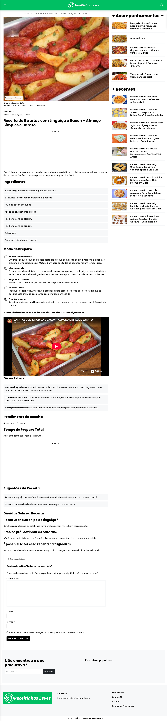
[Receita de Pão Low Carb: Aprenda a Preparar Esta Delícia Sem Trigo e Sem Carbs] (119, 112)
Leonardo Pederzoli (93, 718)
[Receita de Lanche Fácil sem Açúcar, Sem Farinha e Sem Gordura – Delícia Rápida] (119, 219)
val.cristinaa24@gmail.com (77, 698)
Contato (116, 701)
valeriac (10, 112)
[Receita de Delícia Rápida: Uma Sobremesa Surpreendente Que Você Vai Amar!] (119, 151)
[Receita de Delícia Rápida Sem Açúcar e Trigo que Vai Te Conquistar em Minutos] (119, 125)
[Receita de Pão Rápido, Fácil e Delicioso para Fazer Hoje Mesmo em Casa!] (119, 180)
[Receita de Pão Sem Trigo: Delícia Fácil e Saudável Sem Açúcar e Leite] (119, 99)
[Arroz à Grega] (119, 38)
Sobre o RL (117, 697)
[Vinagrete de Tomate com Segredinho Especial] (119, 76)
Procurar (48, 671)
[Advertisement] (56, 151)
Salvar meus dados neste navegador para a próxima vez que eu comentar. (47, 632)
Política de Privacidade (123, 706)
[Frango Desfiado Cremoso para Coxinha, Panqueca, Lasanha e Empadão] (119, 25)
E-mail (11, 621)
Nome (10, 611)
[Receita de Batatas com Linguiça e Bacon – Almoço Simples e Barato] (119, 49)
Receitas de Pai (18, 103)
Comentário (13, 578)
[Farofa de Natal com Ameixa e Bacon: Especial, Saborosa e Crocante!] (119, 63)
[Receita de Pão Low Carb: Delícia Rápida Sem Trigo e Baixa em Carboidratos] (119, 138)
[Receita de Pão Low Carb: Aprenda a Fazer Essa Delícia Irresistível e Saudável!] (119, 193)
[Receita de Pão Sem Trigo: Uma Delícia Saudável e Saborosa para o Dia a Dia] (119, 167)
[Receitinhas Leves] (83, 5)
